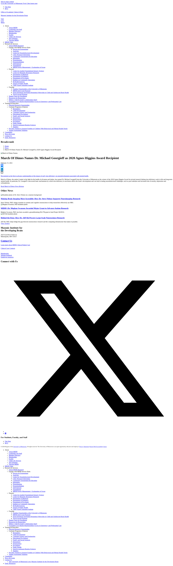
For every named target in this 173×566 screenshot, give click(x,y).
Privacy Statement (84, 446)
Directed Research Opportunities (19, 529)
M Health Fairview (19, 506)
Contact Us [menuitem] (8, 136)
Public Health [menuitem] (17, 123)
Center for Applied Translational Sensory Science (28, 495)
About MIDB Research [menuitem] (16, 46)
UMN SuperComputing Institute (23, 509)
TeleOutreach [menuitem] (17, 64)
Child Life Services (15, 461)
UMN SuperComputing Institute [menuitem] (23, 85)
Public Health (17, 547)
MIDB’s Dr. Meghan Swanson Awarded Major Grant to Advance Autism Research (34, 208)
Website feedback (6, 255)
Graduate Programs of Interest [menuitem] (18, 107)
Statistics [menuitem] (15, 127)
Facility (11, 459)
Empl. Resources (10, 563)
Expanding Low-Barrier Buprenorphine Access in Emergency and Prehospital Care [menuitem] (35, 101)
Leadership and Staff (15, 453)
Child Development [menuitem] (19, 110)
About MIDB (13, 452)
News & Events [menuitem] (10, 134)
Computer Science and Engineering (24, 536)
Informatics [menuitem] (16, 58)
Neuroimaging (17, 484)
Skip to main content (7, 2)
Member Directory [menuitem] (15, 31)
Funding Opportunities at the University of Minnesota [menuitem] (30, 89)
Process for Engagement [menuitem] (20, 49)
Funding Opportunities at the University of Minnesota (30, 513)
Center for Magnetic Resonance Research (26, 497)
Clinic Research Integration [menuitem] (21, 55)
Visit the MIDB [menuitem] (14, 40)
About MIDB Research (16, 470)
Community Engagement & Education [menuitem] (25, 56)
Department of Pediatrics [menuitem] (20, 76)
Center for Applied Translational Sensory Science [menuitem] (28, 71)
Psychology (16, 545)
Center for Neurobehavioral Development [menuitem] (26, 53)
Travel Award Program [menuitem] (20, 94)
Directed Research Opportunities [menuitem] (19, 105)
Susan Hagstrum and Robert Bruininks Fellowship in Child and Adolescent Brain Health (41, 516)
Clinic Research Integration (21, 479)
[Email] (86, 172)
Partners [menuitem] (11, 69)
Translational (17, 489)
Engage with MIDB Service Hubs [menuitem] (19, 47)
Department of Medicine (20, 498)
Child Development (19, 534)
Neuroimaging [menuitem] (17, 60)
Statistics (15, 551)
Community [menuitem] (8, 132)
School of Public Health (20, 507)
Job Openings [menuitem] (13, 38)
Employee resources (7, 257)
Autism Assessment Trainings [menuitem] (18, 130)
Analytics (16, 475)
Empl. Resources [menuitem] (10, 137)
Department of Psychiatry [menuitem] (21, 78)
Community (8, 556)
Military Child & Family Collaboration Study (23, 524)
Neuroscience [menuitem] (17, 119)
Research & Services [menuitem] (11, 44)
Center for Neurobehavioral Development (26, 477)
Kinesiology (17, 542)
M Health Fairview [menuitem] (19, 82)
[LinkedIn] (86, 170)
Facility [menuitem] (11, 35)
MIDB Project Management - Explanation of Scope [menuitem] (29, 67)
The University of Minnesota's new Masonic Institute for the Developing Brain (33, 561)
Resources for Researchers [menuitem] (17, 98)
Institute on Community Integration (24, 504)
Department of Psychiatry (21, 502)
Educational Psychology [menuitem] (20, 114)
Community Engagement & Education (25, 480)
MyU (6, 9)
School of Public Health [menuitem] (20, 83)
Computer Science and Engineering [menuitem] (24, 112)
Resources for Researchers (17, 522)
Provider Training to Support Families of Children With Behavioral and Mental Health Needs (38, 552)
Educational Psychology (20, 538)
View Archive (5, 223)
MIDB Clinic (9, 466)
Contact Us (6, 240)
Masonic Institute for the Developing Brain (14, 15)
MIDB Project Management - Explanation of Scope (29, 491)
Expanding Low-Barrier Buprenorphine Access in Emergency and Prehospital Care (35, 525)
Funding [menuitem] (11, 87)
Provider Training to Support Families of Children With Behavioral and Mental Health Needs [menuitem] (38, 128)
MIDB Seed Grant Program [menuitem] (21, 91)
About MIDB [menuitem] (13, 28)
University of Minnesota (20, 446)
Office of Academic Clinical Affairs (12, 12)
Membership (5, 253)
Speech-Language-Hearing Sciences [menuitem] (24, 125)
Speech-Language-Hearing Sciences (24, 549)
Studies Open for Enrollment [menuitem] (18, 96)
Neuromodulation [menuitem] (18, 62)
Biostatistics (16, 533)
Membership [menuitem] (13, 33)
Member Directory (15, 455)
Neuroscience (17, 543)
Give (2, 21)
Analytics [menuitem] (16, 51)
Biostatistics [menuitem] (16, 109)
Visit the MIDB (14, 464)
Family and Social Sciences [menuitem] (21, 116)
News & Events (10, 558)
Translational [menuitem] (17, 65)
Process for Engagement (20, 473)
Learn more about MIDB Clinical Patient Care (15, 245)
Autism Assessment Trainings (18, 554)
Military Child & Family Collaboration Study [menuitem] (23, 100)
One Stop (8, 7)
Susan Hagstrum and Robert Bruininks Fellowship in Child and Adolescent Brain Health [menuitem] (41, 92)
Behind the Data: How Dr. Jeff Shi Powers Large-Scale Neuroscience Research (33, 218)
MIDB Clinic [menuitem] (9, 42)
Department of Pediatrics (20, 500)
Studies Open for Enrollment (18, 520)
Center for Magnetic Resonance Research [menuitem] (26, 73)
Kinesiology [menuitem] (17, 118)
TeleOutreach (17, 488)
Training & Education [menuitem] (12, 103)
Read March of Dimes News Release (12, 186)
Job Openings (13, 462)
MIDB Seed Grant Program (21, 515)
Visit (2, 19)
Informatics (16, 482)
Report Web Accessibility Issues (98, 446)
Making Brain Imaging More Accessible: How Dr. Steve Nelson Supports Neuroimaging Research (40, 199)
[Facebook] (86, 165)
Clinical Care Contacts (8, 248)
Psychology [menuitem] (16, 121)
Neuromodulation (18, 486)
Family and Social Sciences (21, 540)
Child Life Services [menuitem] (15, 37)
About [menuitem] (7, 26)
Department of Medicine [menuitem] (20, 74)
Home (7, 146)
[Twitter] (86, 167)
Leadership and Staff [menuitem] (15, 29)
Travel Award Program (20, 518)
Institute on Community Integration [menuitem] (24, 80)
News (7, 148)
